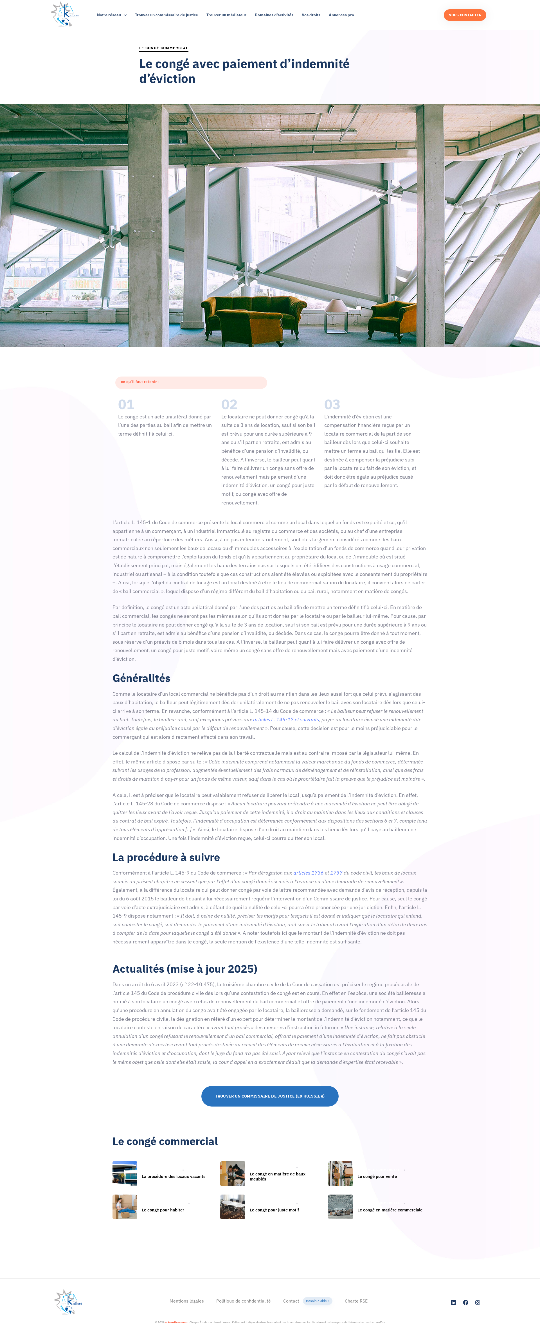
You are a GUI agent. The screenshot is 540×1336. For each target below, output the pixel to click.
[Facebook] (465, 1302)
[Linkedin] (453, 1302)
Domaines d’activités (274, 14)
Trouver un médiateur (226, 14)
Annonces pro (341, 14)
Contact (306, 1301)
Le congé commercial (163, 48)
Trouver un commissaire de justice (166, 14)
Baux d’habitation (160, 1170)
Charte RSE (356, 1301)
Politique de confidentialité (243, 1301)
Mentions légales (187, 1301)
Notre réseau (109, 14)
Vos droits (311, 14)
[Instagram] (477, 1302)
